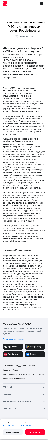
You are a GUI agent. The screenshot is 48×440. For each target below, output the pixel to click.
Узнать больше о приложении (15, 339)
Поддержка (21, 365)
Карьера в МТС (39, 374)
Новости (6, 370)
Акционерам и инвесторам (14, 378)
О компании (8, 365)
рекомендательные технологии (17, 425)
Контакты (33, 365)
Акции (15, 370)
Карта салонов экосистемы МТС (16, 374)
